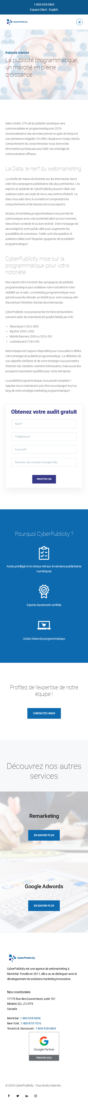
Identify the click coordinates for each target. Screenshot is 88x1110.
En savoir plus (44, 835)
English (53, 9)
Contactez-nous (44, 713)
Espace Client (38, 9)
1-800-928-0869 (44, 4)
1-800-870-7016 (31, 1023)
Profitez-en (44, 479)
